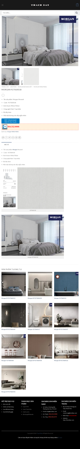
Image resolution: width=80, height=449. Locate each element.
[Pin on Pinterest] (16, 137)
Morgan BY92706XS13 (8, 298)
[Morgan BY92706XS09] (13, 315)
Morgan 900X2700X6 (40, 87)
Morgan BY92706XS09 (8, 329)
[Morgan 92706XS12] (66, 284)
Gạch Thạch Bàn (27, 409)
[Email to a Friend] (13, 137)
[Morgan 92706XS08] (13, 346)
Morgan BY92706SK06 (35, 360)
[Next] (74, 41)
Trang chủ (5, 87)
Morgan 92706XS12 (60, 298)
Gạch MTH (26, 406)
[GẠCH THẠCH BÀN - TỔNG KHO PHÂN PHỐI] (40, 5)
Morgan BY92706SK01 (8, 392)
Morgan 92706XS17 (34, 329)
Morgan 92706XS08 (7, 360)
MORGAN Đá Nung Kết (25, 87)
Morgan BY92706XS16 (61, 360)
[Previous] (6, 41)
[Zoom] (4, 64)
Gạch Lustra (26, 412)
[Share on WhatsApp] (3, 137)
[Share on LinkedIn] (19, 137)
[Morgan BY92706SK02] (40, 284)
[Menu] (2, 5)
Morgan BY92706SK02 (35, 298)
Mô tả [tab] (6, 144)
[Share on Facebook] (6, 137)
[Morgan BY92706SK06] (40, 346)
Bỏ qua (60, 437)
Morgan (15, 149)
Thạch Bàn (39, 433)
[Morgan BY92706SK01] (13, 377)
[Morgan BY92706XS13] (13, 284)
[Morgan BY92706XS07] (66, 315)
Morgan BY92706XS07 (61, 329)
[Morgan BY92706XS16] (66, 346)
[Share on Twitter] (9, 137)
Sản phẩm (13, 87)
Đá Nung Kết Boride (28, 414)
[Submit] (77, 13)
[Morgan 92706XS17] (40, 315)
